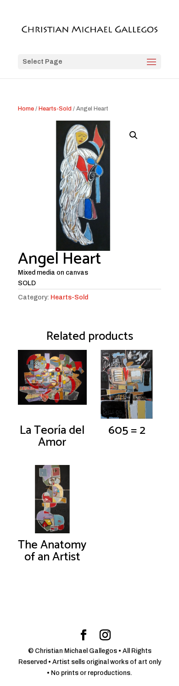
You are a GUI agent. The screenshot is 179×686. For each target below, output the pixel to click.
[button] (133, 135)
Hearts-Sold (55, 108)
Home (26, 108)
